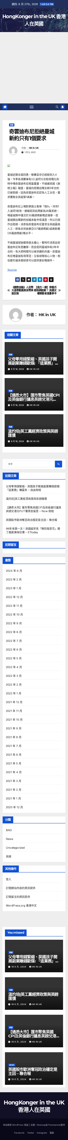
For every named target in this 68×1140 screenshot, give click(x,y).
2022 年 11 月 (14, 605)
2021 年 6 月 (13, 754)
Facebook (19, 1132)
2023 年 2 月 (14, 579)
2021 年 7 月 (13, 746)
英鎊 (11, 125)
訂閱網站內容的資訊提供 (20, 888)
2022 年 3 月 (14, 675)
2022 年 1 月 (13, 693)
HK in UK (33, 147)
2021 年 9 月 (13, 728)
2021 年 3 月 (13, 781)
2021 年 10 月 (14, 719)
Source (12, 269)
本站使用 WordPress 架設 (16, 1124)
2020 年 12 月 (14, 807)
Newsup (41, 1124)
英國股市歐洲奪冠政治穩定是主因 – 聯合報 (31, 520)
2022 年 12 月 (14, 597)
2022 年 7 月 (14, 640)
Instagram (42, 1132)
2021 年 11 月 (14, 711)
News (9, 839)
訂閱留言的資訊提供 (18, 896)
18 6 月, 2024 (19, 967)
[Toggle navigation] (31, 107)
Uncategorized (15, 847)
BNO (9, 830)
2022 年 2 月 (14, 684)
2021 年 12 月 (14, 702)
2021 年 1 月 (13, 798)
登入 (8, 879)
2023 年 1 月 (13, 588)
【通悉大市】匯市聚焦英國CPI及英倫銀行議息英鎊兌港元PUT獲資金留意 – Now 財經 (34, 399)
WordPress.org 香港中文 (21, 905)
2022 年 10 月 (14, 614)
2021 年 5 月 (13, 763)
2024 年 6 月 (14, 570)
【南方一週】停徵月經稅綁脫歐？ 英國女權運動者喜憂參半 (45, 290)
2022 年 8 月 (14, 632)
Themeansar (54, 1124)
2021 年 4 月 (14, 772)
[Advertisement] (34, 68)
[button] (57, 107)
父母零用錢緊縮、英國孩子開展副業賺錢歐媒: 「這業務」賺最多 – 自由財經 (33, 363)
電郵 (52, 1132)
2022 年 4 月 (14, 667)
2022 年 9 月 (14, 623)
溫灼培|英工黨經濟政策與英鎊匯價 (33, 433)
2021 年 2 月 (13, 789)
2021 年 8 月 (13, 737)
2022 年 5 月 (14, 658)
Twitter (30, 1132)
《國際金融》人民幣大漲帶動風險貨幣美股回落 (22, 290)
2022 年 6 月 (14, 649)
